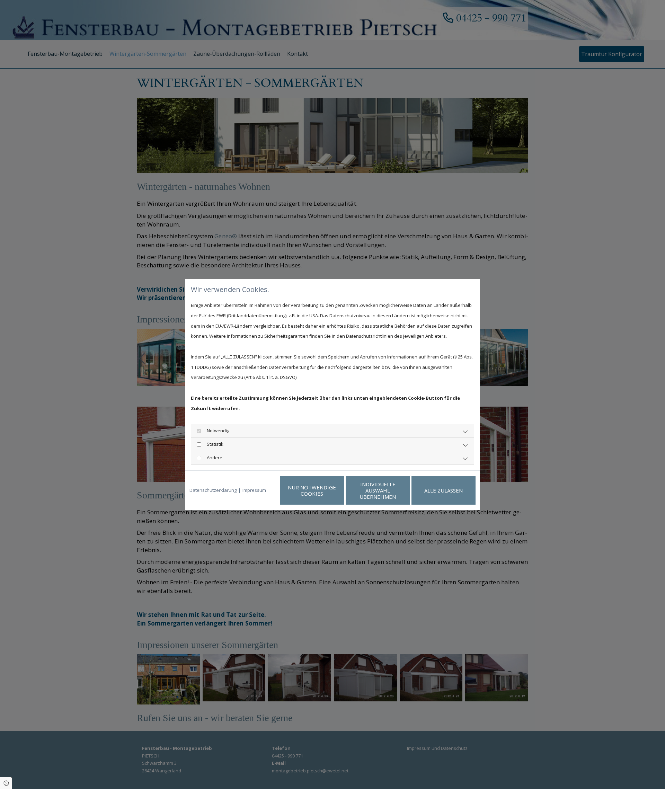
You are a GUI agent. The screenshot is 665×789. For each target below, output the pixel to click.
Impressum (254, 490)
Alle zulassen (443, 490)
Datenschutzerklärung (213, 490)
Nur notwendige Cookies (312, 490)
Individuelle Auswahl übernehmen (378, 490)
